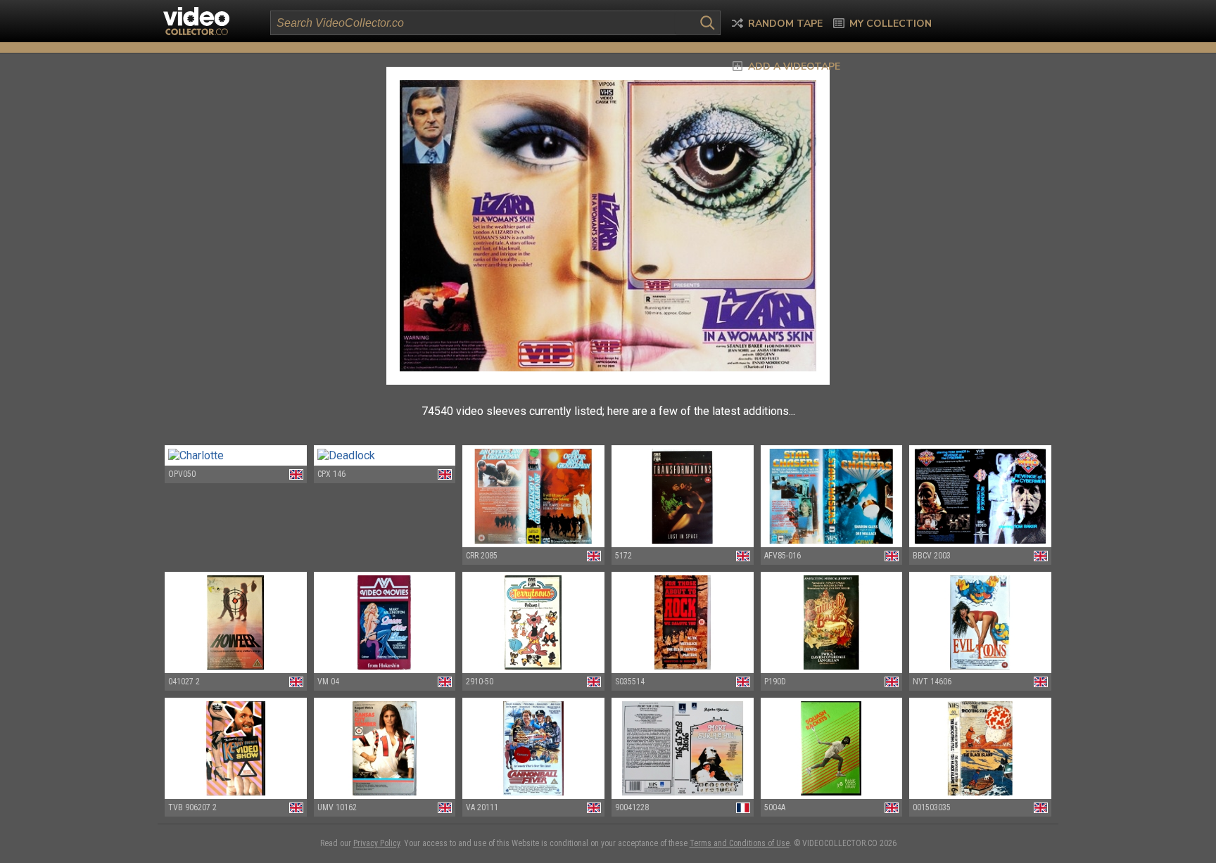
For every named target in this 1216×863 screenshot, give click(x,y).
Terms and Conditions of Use (740, 843)
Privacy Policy (376, 843)
